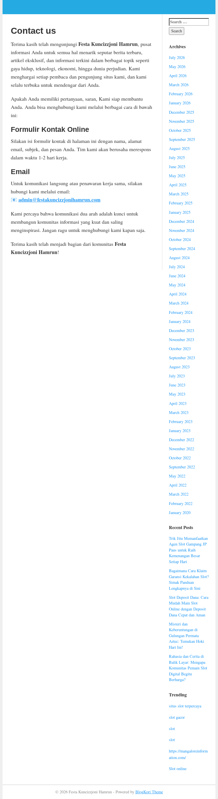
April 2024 (177, 294)
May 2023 (177, 394)
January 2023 (179, 430)
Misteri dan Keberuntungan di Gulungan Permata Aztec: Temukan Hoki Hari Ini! (186, 635)
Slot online (177, 768)
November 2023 (181, 339)
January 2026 (179, 102)
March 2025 (178, 193)
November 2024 (181, 230)
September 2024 (182, 248)
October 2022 (180, 457)
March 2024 (178, 303)
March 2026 (178, 84)
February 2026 (180, 93)
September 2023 (182, 357)
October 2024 (180, 239)
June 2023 (177, 385)
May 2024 (177, 285)
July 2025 (177, 157)
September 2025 (182, 139)
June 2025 (177, 166)
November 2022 (181, 448)
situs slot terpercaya (185, 706)
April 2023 (177, 403)
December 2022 (181, 439)
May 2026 (177, 66)
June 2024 (177, 275)
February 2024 (180, 312)
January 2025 (179, 212)
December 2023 (181, 330)
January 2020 (179, 512)
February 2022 (180, 503)
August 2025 (179, 148)
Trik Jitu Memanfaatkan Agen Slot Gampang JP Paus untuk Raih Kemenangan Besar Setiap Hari (188, 550)
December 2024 (181, 221)
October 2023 (180, 348)
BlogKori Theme (149, 791)
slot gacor (177, 717)
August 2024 (179, 257)
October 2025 (180, 130)
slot (172, 728)
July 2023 (177, 376)
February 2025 (180, 203)
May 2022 (177, 476)
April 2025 (177, 184)
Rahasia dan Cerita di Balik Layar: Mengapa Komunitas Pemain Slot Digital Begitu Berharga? (188, 668)
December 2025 (181, 112)
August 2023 (179, 366)
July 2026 (177, 57)
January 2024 (179, 321)
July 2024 (177, 266)
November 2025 (181, 121)
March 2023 (178, 412)
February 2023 (180, 421)
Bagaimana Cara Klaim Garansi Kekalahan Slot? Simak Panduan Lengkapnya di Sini (189, 579)
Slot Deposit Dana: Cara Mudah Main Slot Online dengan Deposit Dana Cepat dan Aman (188, 606)
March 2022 (178, 494)
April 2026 (177, 75)
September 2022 (182, 467)
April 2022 (177, 485)
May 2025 (177, 175)
